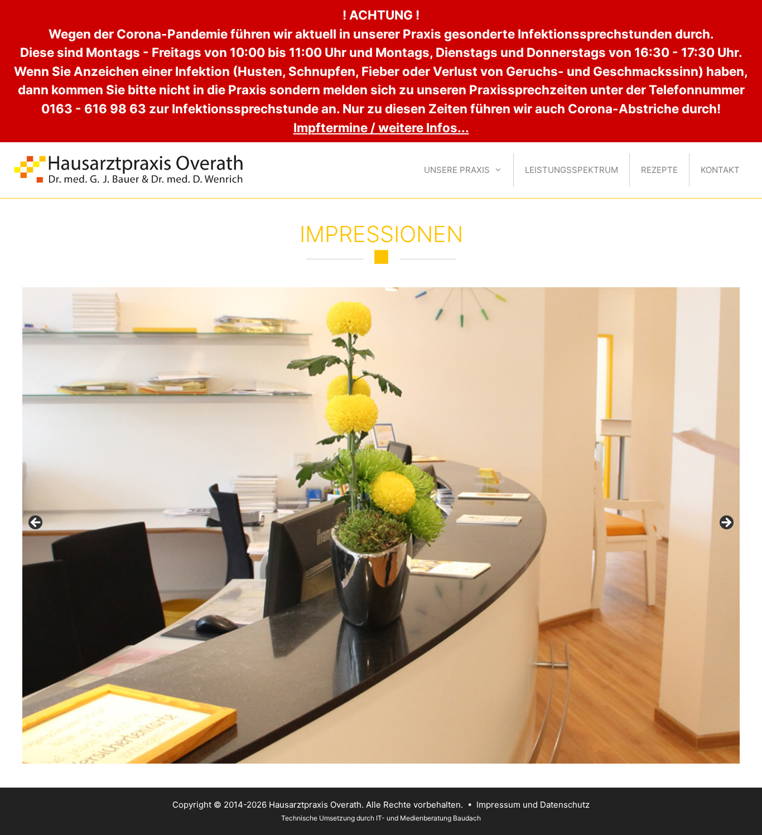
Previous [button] (36, 523)
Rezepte (659, 170)
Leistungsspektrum (571, 170)
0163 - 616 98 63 (93, 108)
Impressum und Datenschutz (533, 804)
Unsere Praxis (457, 170)
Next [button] (725, 523)
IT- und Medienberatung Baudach (428, 818)
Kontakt (720, 170)
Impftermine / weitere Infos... (381, 127)
